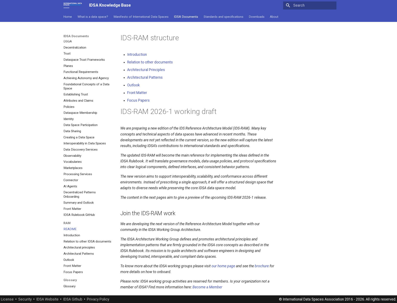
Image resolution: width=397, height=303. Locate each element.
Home (67, 16)
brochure (262, 266)
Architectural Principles (146, 70)
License (7, 299)
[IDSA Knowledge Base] (73, 5)
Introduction (137, 54)
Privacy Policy (98, 299)
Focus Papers (138, 100)
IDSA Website (47, 299)
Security (25, 299)
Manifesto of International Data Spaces (141, 16)
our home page (223, 266)
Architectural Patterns (145, 77)
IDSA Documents (186, 16)
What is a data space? (93, 16)
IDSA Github (72, 299)
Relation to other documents (150, 62)
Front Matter (137, 93)
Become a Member (207, 287)
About (274, 16)
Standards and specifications (223, 16)
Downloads (256, 16)
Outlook (133, 85)
